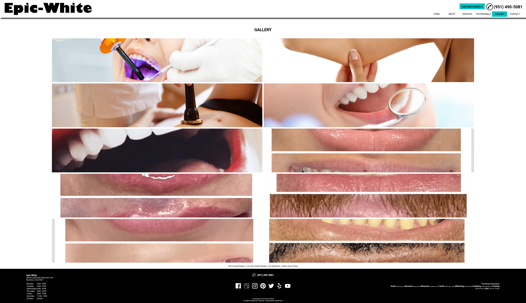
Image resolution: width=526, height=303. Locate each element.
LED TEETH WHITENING (256, 266)
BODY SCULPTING (290, 266)
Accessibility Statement (274, 301)
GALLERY (499, 14)
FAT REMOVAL (274, 266)
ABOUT (451, 14)
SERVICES (467, 14)
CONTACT (515, 14)
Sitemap (261, 301)
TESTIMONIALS (483, 14)
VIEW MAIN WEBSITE (472, 6)
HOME (437, 14)
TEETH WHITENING (236, 266)
